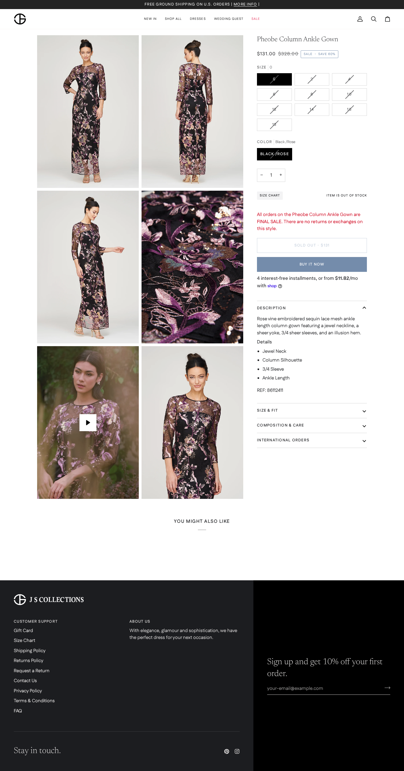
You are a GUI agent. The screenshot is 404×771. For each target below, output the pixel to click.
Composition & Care (280, 425)
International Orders (283, 440)
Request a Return (31, 671)
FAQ (18, 711)
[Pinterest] (226, 751)
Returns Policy (28, 660)
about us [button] (139, 621)
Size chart (270, 195)
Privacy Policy (28, 691)
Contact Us (25, 680)
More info (245, 4)
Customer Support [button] (36, 621)
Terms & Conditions (34, 701)
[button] (173, 19)
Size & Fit (267, 410)
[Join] (385, 687)
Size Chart (24, 640)
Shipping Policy (30, 650)
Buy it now (312, 264)
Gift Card (23, 630)
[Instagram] (237, 751)
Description (271, 308)
